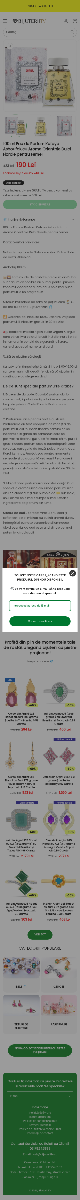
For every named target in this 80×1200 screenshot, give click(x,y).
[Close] (73, 573)
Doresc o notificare (40, 621)
